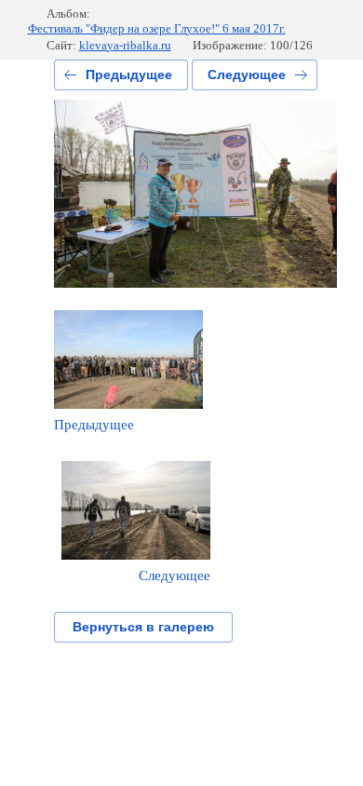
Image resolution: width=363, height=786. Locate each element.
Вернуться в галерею (143, 626)
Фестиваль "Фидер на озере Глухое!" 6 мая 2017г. (157, 28)
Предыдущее (129, 74)
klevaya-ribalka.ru (125, 45)
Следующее (247, 74)
